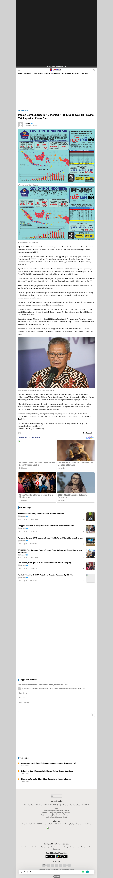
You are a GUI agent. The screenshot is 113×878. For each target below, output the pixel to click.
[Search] (91, 70)
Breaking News (23, 111)
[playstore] (62, 857)
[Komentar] (28, 872)
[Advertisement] (37, 33)
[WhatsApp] (83, 872)
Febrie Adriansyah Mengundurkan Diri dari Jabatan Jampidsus (41, 513)
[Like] (21, 872)
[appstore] (50, 857)
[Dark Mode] (94, 70)
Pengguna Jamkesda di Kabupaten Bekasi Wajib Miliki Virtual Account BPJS (46, 526)
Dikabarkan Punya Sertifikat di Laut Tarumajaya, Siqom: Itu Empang (46, 779)
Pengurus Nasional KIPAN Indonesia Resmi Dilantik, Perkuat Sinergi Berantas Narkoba (50, 538)
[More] (83, 519)
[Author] (20, 124)
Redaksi (27, 123)
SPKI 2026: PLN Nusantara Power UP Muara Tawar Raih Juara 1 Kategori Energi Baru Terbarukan (50, 551)
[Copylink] (87, 872)
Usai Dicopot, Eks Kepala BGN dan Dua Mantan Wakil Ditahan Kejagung (44, 563)
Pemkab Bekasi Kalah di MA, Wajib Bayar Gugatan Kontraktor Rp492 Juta (45, 575)
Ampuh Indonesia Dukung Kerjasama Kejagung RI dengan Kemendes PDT (48, 763)
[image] (90, 516)
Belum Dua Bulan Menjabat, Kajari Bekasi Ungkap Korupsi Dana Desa (47, 771)
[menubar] (19, 70)
